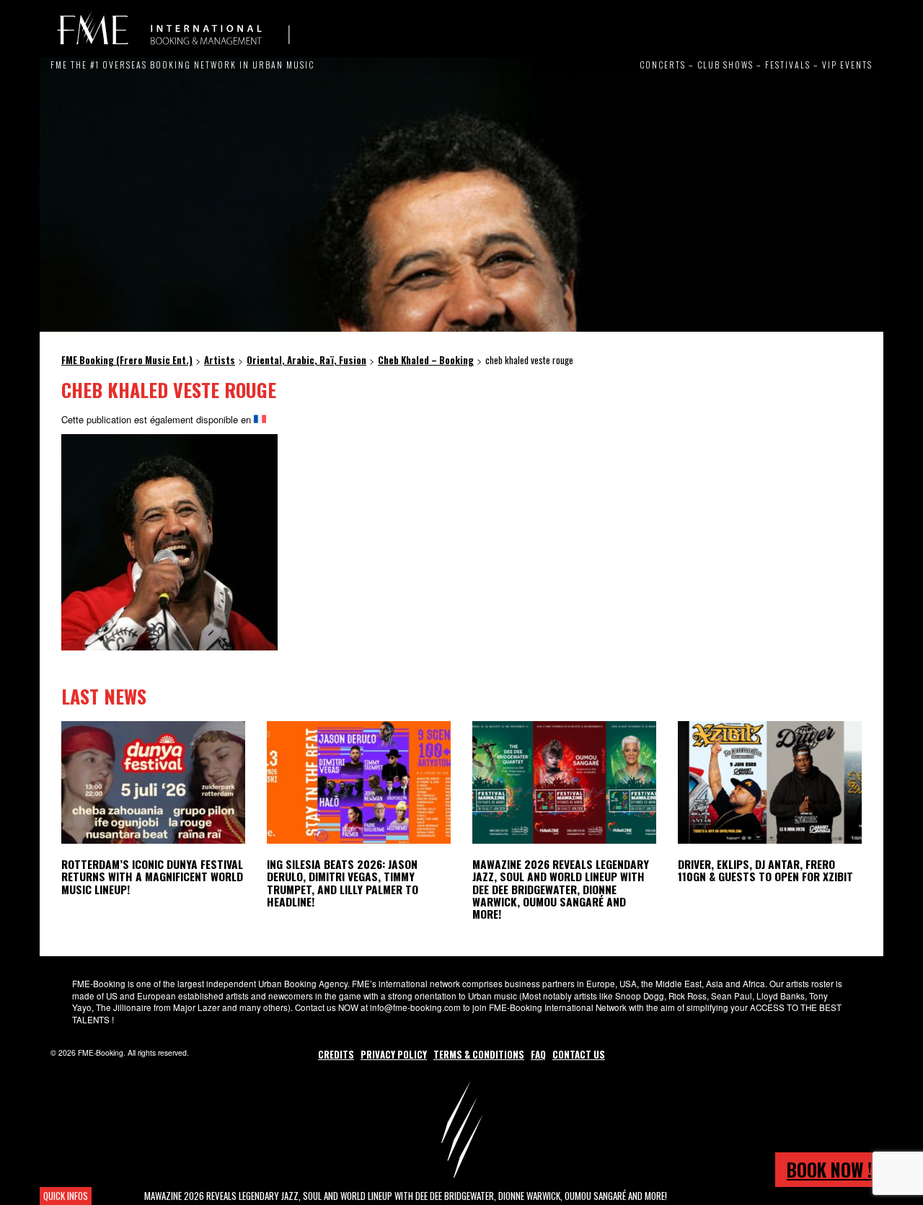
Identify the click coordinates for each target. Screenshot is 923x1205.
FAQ (538, 1054)
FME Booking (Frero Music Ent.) (173, 29)
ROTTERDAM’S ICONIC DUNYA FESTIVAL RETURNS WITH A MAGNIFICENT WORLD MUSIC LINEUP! (152, 876)
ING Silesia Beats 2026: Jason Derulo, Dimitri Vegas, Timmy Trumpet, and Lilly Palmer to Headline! (342, 882)
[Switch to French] (260, 419)
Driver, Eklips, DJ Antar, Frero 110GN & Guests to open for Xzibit (765, 870)
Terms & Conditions (478, 1054)
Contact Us (578, 1054)
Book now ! (829, 1169)
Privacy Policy (394, 1054)
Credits (336, 1054)
